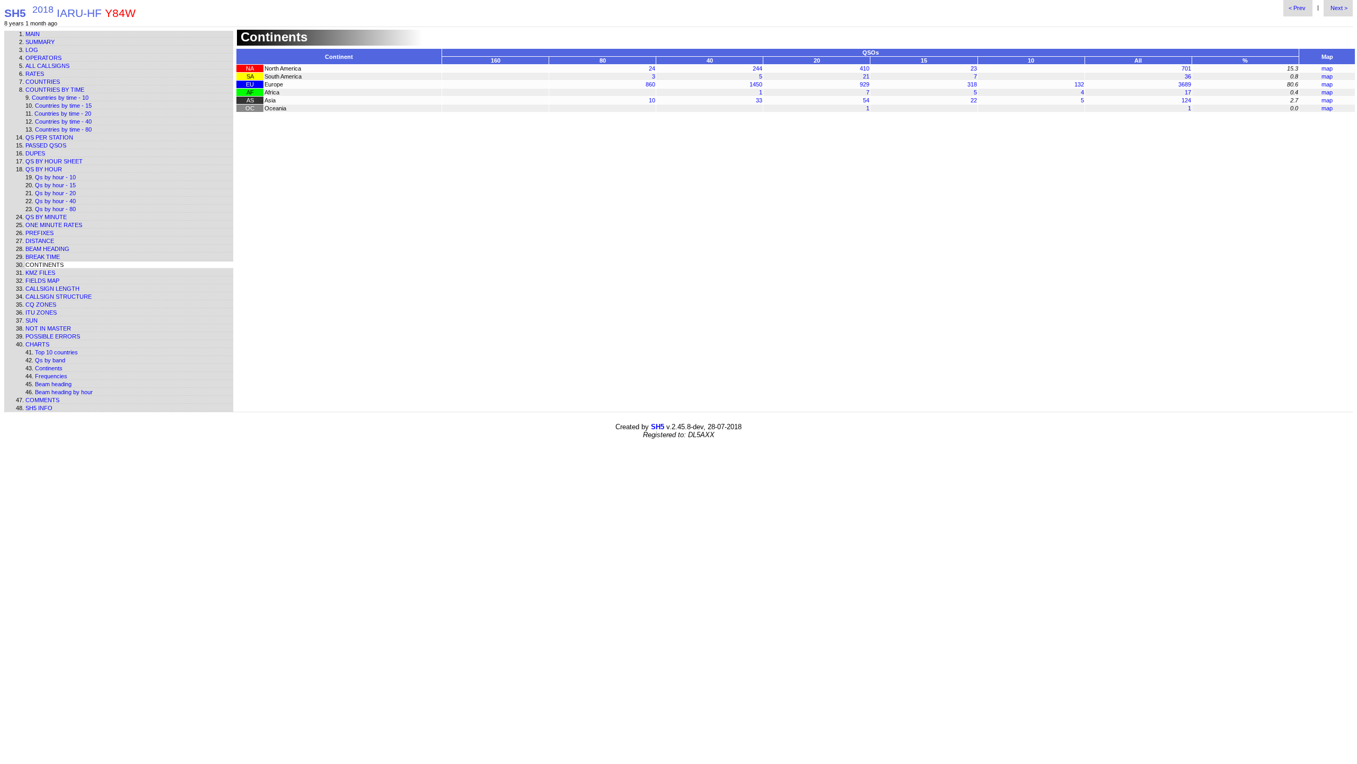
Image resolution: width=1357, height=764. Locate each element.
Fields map (42, 280)
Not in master (48, 328)
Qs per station (49, 137)
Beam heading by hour (64, 392)
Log (31, 50)
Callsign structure (58, 296)
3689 (1184, 84)
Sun (31, 320)
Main (32, 34)
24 (652, 68)
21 (866, 76)
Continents (49, 368)
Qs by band (50, 360)
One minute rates (53, 225)
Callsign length (52, 288)
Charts (37, 344)
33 (759, 100)
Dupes (35, 153)
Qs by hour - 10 (55, 177)
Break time (42, 257)
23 (974, 68)
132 (1079, 84)
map (1327, 68)
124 (1186, 100)
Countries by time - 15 (63, 105)
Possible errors (52, 336)
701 (1186, 68)
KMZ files (40, 273)
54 (866, 100)
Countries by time (54, 89)
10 (652, 100)
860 (650, 84)
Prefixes (39, 233)
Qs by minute (46, 217)
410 (864, 68)
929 (864, 84)
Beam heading (47, 249)
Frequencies (51, 376)
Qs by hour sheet (54, 161)
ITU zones (41, 312)
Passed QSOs (45, 145)
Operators (43, 58)
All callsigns (47, 66)
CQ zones (40, 304)
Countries (42, 82)
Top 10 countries (56, 352)
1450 (756, 84)
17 (1188, 92)
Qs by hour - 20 (55, 193)
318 (972, 84)
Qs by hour (43, 169)
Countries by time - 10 (60, 97)
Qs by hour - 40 (55, 201)
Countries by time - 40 (63, 121)
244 (757, 68)
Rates (34, 74)
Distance (39, 241)
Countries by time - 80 (63, 129)
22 (974, 100)
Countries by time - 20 (62, 113)
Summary (40, 42)
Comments (42, 400)
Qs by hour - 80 (55, 209)
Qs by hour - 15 (55, 185)
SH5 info (38, 408)
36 (1188, 76)
